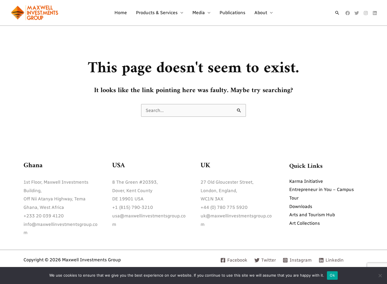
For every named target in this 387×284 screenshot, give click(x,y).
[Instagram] (365, 13)
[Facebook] (347, 13)
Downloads (300, 206)
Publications (232, 12)
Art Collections (304, 223)
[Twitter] (356, 13)
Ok (332, 275)
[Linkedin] (375, 13)
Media (198, 12)
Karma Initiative (306, 181)
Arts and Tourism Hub (312, 214)
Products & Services (157, 12)
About (260, 12)
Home (120, 12)
